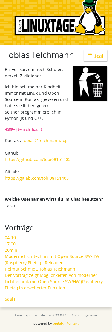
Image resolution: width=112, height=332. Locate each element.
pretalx (58, 323)
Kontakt (72, 323)
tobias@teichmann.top (45, 140)
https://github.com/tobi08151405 (37, 159)
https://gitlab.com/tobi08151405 (37, 178)
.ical (97, 55)
